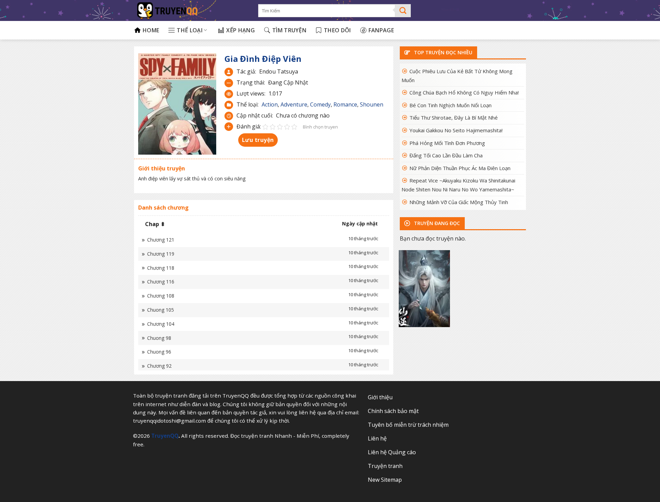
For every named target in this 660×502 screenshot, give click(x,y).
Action (270, 104)
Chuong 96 (159, 351)
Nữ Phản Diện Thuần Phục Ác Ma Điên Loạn (459, 168)
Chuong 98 (159, 338)
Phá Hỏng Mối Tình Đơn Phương (447, 143)
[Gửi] (403, 10)
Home (151, 30)
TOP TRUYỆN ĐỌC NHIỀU (442, 52)
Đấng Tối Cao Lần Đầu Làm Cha (446, 155)
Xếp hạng (240, 30)
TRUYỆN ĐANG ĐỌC (436, 223)
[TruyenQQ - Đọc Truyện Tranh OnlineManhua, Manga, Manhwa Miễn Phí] (191, 10)
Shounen (371, 104)
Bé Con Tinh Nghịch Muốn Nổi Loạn (450, 105)
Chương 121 (160, 239)
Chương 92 (159, 365)
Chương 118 (160, 268)
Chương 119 (160, 253)
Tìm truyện (289, 30)
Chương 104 (160, 324)
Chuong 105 (160, 309)
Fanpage (381, 30)
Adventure (293, 104)
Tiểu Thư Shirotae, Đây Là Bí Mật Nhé (453, 117)
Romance (345, 104)
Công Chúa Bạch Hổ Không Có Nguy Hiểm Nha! (464, 92)
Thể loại (189, 30)
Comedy (320, 104)
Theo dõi (337, 30)
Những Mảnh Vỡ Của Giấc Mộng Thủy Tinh (458, 202)
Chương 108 (160, 295)
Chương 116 (160, 281)
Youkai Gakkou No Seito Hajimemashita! (456, 130)
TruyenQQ (164, 435)
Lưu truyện (258, 140)
